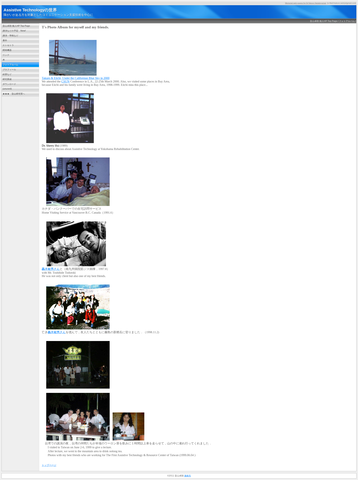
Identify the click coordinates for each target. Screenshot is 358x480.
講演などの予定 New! (14, 30)
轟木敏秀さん (51, 269)
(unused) (7, 88)
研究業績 (7, 79)
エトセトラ (8, 45)
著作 (5, 40)
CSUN (65, 81)
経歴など (7, 74)
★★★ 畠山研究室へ (14, 94)
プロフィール (9, 69)
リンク (6, 55)
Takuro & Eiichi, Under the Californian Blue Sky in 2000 (75, 78)
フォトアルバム (347, 21)
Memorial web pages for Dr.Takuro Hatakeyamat (305, 3)
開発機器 (7, 50)
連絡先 (187, 475)
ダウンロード (9, 84)
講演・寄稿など (10, 35)
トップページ (49, 465)
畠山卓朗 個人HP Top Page (323, 21)
